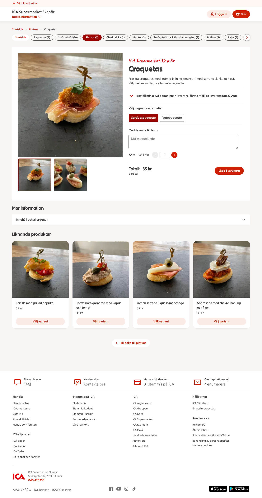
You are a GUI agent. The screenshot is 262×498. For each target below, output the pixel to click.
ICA (135, 397)
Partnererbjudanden (85, 419)
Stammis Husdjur (83, 414)
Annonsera (139, 440)
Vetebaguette (172, 117)
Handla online (21, 403)
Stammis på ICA (84, 397)
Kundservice (200, 418)
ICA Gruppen (140, 408)
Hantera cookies (202, 445)
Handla (18, 397)
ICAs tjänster (21, 434)
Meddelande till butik (143, 130)
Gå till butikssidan (27, 3)
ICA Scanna (19, 446)
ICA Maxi (138, 430)
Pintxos (33, 29)
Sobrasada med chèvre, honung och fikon (219, 305)
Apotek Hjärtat (21, 419)
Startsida (17, 29)
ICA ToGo (18, 451)
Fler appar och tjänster (26, 457)
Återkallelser (199, 430)
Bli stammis (79, 403)
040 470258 (36, 480)
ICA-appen (19, 440)
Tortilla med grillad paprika (34, 303)
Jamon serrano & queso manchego (160, 303)
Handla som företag (25, 424)
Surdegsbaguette (143, 117)
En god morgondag (203, 408)
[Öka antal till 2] (174, 155)
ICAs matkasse (21, 408)
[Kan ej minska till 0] (155, 155)
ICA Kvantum (140, 424)
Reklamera (198, 424)
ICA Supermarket (143, 419)
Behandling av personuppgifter (210, 440)
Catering (18, 414)
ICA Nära (138, 414)
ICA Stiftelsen (200, 403)
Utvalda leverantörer (145, 435)
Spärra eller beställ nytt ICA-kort (211, 435)
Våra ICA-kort (81, 424)
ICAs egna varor (142, 403)
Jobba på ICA (140, 446)
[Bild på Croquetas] (34, 175)
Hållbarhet (199, 397)
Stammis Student (83, 408)
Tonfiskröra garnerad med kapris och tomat (98, 305)
